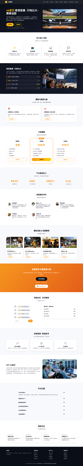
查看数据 (47, 119)
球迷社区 (35, 458)
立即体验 (10, 24)
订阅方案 (35, 456)
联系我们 (65, 458)
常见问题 (76, 1)
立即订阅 (41, 159)
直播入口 (47, 1)
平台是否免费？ (41, 392)
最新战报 (65, 1)
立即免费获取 (41, 279)
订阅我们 (56, 1)
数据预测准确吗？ (41, 402)
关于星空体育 (70, 1)
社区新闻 (61, 1)
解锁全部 (65, 159)
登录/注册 (51, 453)
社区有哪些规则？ (41, 410)
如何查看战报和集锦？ (41, 406)
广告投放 (65, 456)
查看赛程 (18, 24)
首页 (44, 1)
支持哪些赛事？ (41, 414)
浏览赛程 (11, 119)
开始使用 (17, 159)
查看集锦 (10, 256)
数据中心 (52, 1)
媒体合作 (65, 453)
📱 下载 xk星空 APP (41, 286)
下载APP (50, 454)
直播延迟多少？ (41, 398)
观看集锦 (28, 256)
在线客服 (50, 456)
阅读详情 (46, 256)
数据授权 (65, 454)
